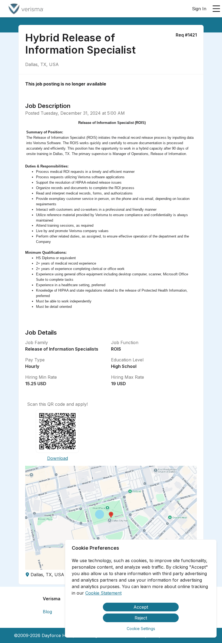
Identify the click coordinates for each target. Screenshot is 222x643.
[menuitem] (25, 9)
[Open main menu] (216, 8)
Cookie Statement (103, 593)
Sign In (199, 8)
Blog (47, 611)
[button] (111, 518)
